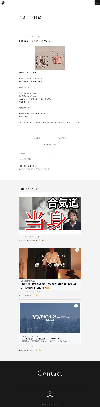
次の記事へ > (63, 138)
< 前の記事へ (37, 138)
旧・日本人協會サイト (28, 166)
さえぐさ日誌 (30, 17)
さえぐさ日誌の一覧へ (50, 145)
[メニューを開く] (97, 2)
